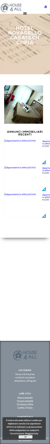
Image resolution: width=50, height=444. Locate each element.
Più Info (44, 162)
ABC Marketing (25, 440)
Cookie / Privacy (25, 407)
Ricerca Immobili (25, 397)
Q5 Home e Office (25, 404)
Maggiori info (31, 433)
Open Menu (25, 15)
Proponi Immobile (25, 401)
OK (25, 437)
